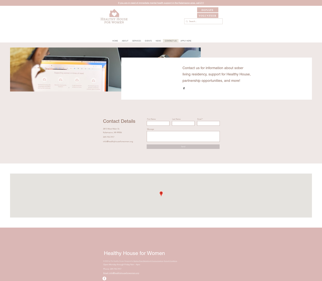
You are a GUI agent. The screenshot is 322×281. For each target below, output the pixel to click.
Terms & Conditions (170, 261)
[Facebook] (184, 88)
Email (199, 119)
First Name (151, 119)
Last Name (176, 119)
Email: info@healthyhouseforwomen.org (121, 273)
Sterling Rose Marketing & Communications (148, 261)
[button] (136, 40)
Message (150, 129)
